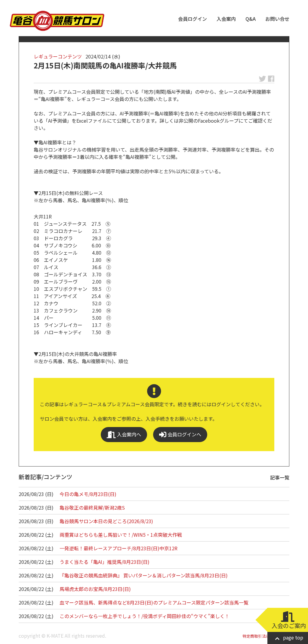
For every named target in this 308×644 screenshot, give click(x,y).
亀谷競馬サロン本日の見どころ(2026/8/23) (106, 521)
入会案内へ (128, 434)
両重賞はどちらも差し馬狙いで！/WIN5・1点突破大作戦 (121, 534)
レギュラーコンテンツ (58, 56)
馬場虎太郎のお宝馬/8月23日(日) (95, 588)
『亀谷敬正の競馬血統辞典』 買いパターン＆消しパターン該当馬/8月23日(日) (144, 575)
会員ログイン (192, 18)
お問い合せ (277, 18)
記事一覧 (279, 477)
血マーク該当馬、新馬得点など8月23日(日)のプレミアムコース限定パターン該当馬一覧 (154, 602)
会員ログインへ (183, 434)
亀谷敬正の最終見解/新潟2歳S (92, 507)
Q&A (250, 18)
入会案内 (226, 18)
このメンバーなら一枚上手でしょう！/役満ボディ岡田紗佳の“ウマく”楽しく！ (144, 616)
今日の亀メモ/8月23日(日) (88, 494)
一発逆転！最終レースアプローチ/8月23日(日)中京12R (118, 548)
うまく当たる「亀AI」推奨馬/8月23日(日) (104, 561)
